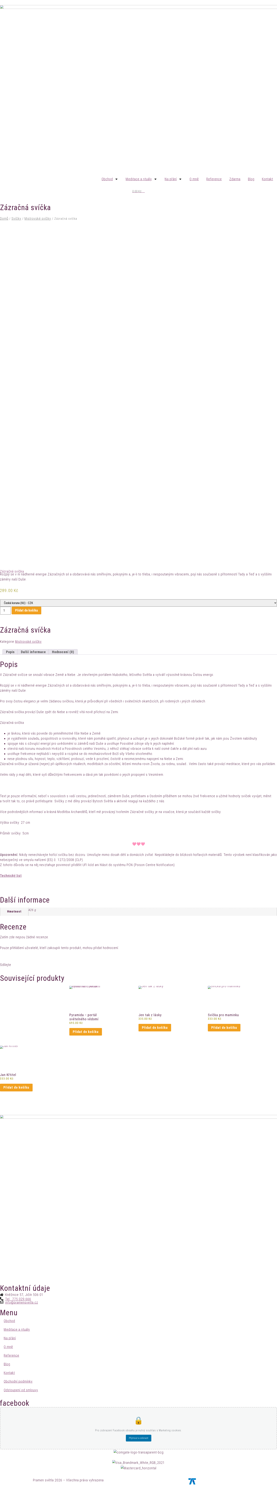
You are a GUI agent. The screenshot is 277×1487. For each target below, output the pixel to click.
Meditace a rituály (139, 179)
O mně (194, 179)
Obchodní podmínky (18, 1381)
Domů (4, 218)
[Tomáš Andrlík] (192, 1481)
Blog (251, 179)
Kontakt (267, 179)
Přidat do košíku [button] (86, 1032)
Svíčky (16, 218)
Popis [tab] (10, 652)
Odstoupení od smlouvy (21, 1390)
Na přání (171, 179)
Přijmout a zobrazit (138, 1438)
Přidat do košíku (26, 610)
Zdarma (234, 179)
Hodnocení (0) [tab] (63, 652)
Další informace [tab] (33, 652)
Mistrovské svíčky (37, 218)
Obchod (107, 179)
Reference (214, 179)
